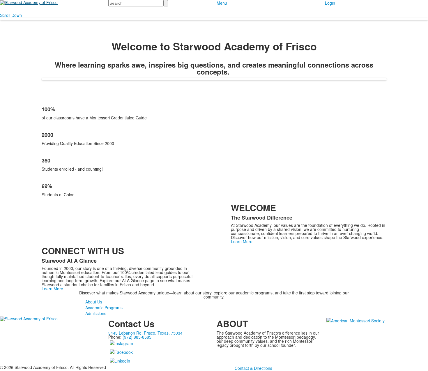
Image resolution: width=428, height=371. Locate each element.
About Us (93, 302)
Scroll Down (11, 15)
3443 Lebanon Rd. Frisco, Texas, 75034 (145, 333)
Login (330, 3)
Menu (222, 3)
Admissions (95, 313)
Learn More (241, 241)
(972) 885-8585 (137, 337)
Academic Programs (104, 307)
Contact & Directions (253, 368)
